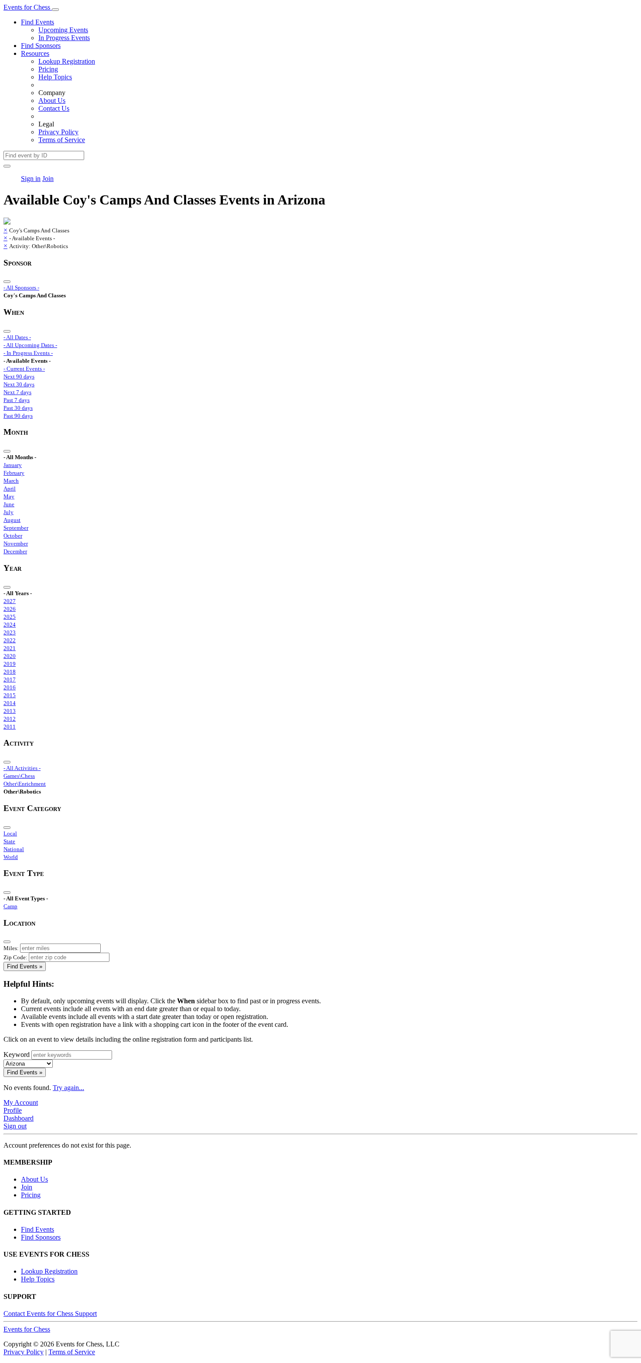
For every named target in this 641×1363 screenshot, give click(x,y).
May (8, 496)
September (15, 528)
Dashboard (18, 1118)
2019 (9, 664)
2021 (9, 648)
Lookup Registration (66, 61)
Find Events (37, 22)
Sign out (15, 1126)
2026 (9, 609)
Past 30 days (18, 408)
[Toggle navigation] (55, 9)
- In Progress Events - (28, 353)
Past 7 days (16, 400)
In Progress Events (64, 37)
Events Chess (26, 1329)
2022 (9, 640)
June (8, 504)
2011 (9, 726)
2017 (9, 679)
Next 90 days (18, 376)
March (11, 480)
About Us (51, 100)
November (15, 543)
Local (10, 833)
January (12, 465)
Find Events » (24, 966)
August (11, 520)
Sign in (31, 178)
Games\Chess (19, 776)
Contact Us (53, 108)
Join (48, 178)
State (9, 841)
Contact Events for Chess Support (50, 1313)
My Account (20, 1102)
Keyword (16, 1054)
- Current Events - (24, 368)
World (10, 857)
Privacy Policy (58, 132)
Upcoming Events (63, 30)
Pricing (48, 69)
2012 (9, 719)
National (13, 849)
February (13, 473)
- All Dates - (17, 337)
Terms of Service (61, 139)
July (8, 512)
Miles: (11, 948)
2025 (9, 616)
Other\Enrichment (24, 783)
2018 (9, 671)
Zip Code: (15, 957)
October (12, 535)
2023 (9, 632)
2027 (9, 601)
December (15, 551)
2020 (9, 656)
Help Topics (55, 77)
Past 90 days (18, 415)
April (9, 488)
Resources (35, 53)
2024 (9, 624)
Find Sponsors (41, 45)
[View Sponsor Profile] (6, 222)
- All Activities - (22, 768)
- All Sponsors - (21, 287)
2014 (9, 703)
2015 (9, 695)
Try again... (68, 1087)
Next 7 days (17, 392)
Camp (10, 906)
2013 (9, 711)
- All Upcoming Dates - (30, 345)
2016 (9, 687)
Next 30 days (18, 384)
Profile (12, 1110)
